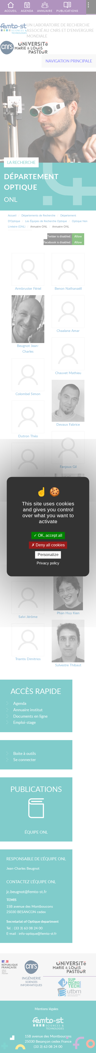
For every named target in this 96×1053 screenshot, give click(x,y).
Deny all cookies (50, 545)
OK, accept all (49, 535)
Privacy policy (48, 563)
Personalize (48, 555)
